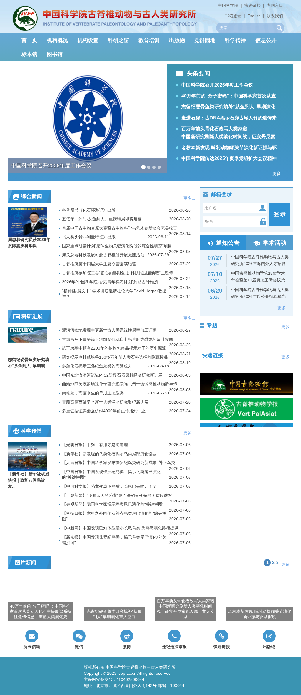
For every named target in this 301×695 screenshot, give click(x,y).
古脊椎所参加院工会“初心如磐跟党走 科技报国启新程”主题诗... (119, 273)
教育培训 (149, 40)
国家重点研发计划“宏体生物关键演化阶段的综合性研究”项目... (118, 246)
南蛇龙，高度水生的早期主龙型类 (93, 393)
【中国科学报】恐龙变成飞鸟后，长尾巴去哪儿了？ (109, 486)
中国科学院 (228, 5)
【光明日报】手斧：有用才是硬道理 (95, 444)
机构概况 (57, 40)
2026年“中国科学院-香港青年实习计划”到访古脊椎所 (110, 281)
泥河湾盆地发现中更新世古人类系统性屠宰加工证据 (109, 330)
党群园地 (204, 40)
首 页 (29, 40)
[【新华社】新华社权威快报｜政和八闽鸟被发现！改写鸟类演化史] (27, 456)
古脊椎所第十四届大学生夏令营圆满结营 (99, 264)
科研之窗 (118, 40)
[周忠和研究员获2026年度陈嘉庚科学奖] (27, 221)
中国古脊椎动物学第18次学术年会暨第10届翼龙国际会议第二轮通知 (244, 280)
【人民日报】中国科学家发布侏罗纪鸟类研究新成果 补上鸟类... (120, 462)
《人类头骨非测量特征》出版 (89, 237)
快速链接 (252, 5)
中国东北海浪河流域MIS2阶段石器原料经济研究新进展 (112, 375)
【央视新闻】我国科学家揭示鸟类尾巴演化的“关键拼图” (113, 504)
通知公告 (228, 242)
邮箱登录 (233, 16)
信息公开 (266, 40)
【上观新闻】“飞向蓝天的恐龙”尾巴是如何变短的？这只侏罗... (118, 495)
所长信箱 (32, 646)
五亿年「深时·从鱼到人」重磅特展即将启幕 (102, 219)
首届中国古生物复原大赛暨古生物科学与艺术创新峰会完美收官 (119, 228)
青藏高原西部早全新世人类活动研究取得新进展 (105, 402)
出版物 (177, 40)
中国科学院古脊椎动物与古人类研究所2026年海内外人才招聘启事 (246, 263)
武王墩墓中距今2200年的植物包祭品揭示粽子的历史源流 (114, 348)
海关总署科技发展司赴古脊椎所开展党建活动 (103, 254)
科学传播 (235, 40)
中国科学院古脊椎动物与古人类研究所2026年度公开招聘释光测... (246, 296)
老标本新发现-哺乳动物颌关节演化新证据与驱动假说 (236, 147)
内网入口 (275, 5)
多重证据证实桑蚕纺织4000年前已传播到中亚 (104, 411)
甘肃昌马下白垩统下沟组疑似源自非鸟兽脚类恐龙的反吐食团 (117, 339)
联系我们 (275, 16)
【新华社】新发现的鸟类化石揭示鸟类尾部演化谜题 (109, 453)
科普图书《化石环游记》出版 (89, 210)
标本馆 (29, 54)
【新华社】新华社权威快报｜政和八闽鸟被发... (28, 480)
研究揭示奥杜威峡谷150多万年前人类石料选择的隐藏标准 (115, 357)
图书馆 (55, 54)
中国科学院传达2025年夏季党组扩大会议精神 (229, 158)
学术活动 (274, 242)
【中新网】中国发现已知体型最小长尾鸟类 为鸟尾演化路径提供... (122, 528)
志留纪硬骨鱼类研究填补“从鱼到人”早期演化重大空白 (237, 106)
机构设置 (87, 40)
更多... (278, 173)
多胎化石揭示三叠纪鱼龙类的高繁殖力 (97, 366)
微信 (79, 646)
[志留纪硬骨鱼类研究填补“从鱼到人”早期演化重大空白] (27, 341)
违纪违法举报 (174, 646)
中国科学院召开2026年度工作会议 (217, 84)
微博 (127, 646)
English (254, 16)
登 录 (280, 214)
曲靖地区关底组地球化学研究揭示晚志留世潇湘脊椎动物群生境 (119, 384)
